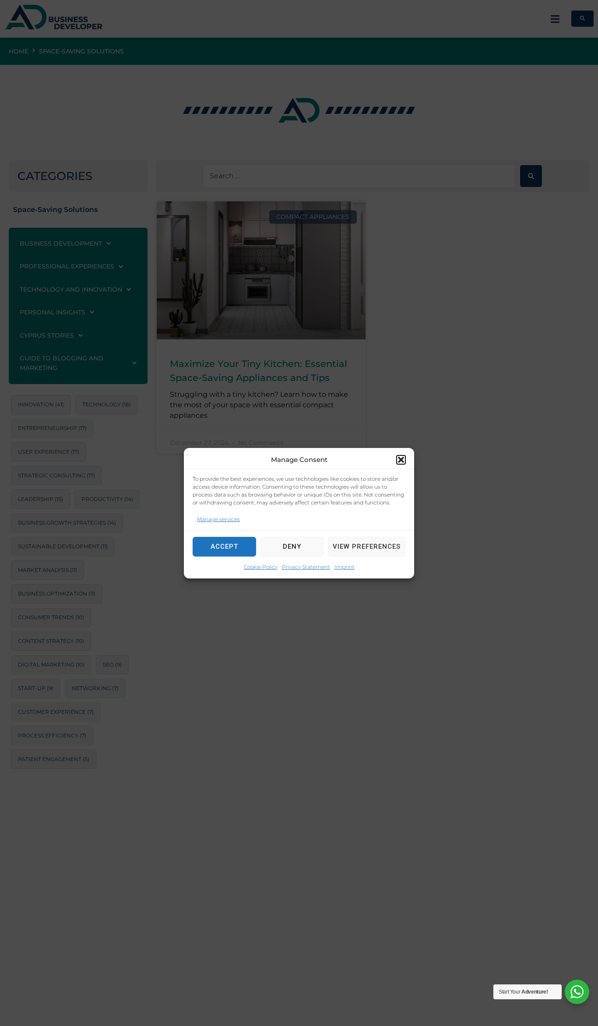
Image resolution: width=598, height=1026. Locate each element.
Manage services (218, 518)
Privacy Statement (306, 566)
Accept (224, 546)
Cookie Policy (261, 566)
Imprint (344, 566)
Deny (292, 546)
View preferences (367, 546)
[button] (401, 459)
